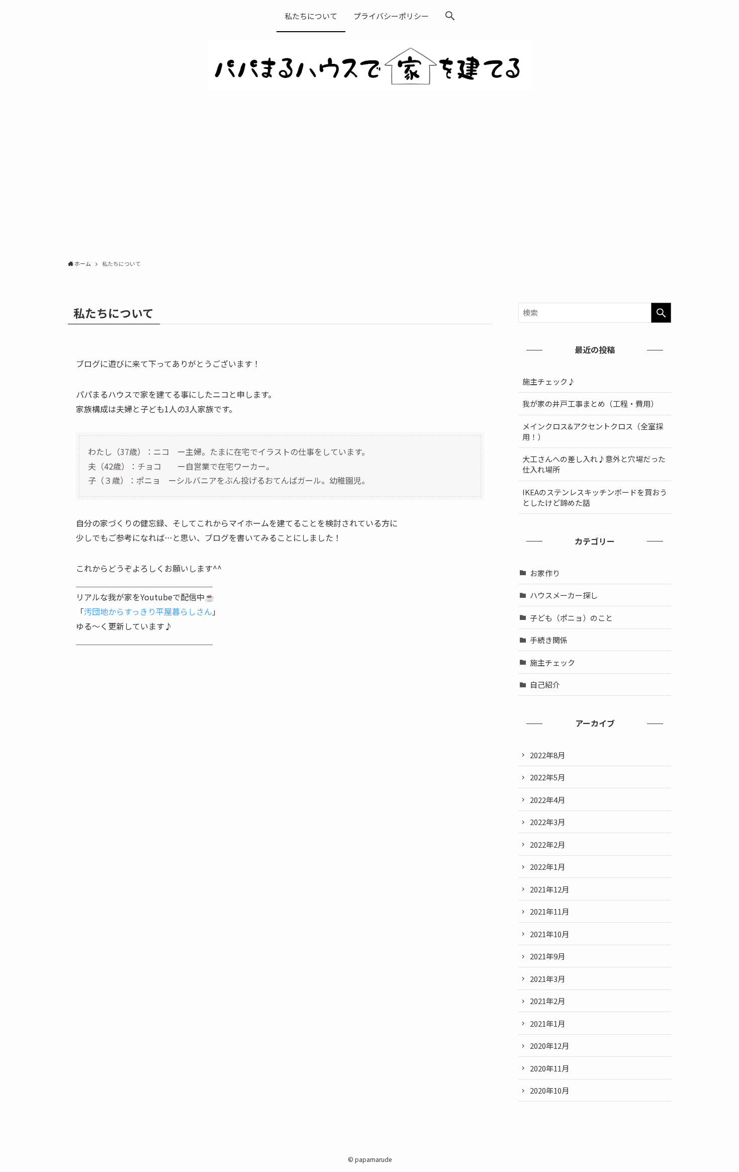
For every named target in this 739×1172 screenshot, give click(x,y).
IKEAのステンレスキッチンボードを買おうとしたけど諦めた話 (594, 497)
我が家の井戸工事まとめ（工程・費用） (590, 403)
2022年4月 (547, 799)
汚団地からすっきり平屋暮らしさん (148, 611)
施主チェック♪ (548, 381)
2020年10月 (549, 1090)
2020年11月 (549, 1068)
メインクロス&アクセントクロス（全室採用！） (592, 431)
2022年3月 (547, 822)
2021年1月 (547, 1023)
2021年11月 (549, 911)
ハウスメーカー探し (564, 595)
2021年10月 (549, 934)
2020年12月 (549, 1045)
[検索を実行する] (661, 313)
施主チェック (552, 662)
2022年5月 (547, 777)
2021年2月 (547, 1001)
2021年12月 (549, 889)
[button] (450, 16)
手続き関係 (549, 640)
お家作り (545, 573)
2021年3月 (547, 978)
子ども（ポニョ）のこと (571, 617)
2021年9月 (547, 956)
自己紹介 (545, 684)
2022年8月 (547, 755)
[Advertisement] (369, 178)
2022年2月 (547, 844)
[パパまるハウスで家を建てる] (369, 65)
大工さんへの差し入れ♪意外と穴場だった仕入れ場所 (594, 464)
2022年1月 (547, 866)
